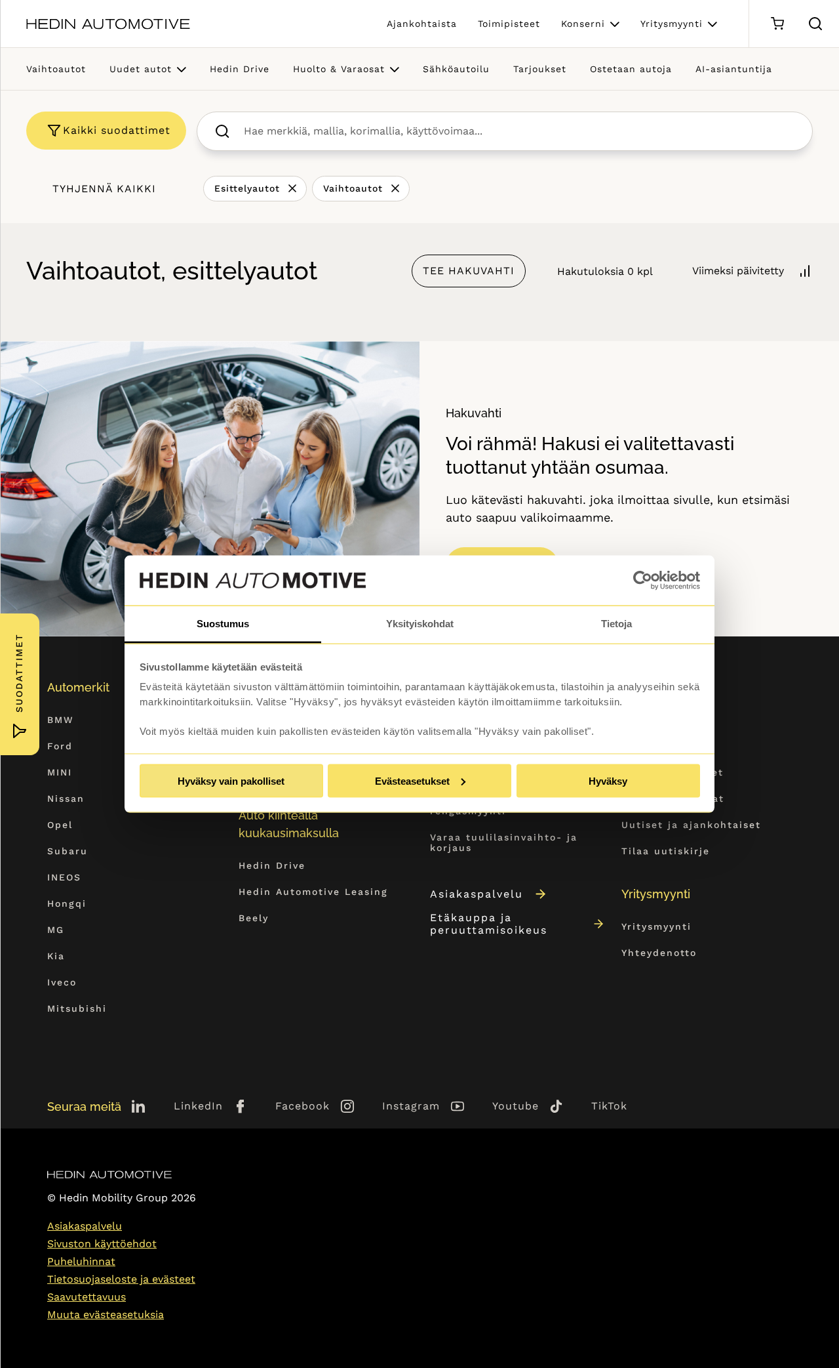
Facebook (302, 1106)
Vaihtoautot (56, 69)
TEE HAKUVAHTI (469, 270)
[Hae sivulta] (815, 23)
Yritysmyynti (671, 23)
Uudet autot (140, 69)
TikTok (609, 1106)
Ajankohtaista (422, 23)
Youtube (515, 1106)
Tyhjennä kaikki (104, 188)
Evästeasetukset (412, 780)
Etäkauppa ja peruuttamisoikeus (488, 923)
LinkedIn (198, 1106)
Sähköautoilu (456, 69)
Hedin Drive (239, 69)
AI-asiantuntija (733, 69)
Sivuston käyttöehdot (102, 1243)
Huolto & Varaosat (339, 69)
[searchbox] (519, 131)
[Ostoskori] (777, 24)
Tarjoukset (539, 69)
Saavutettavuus (86, 1297)
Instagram (411, 1106)
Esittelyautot (247, 188)
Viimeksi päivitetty (738, 270)
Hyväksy (608, 780)
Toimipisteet (509, 23)
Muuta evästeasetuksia (105, 1314)
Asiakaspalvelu (476, 894)
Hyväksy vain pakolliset (231, 780)
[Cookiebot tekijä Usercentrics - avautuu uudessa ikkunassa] (642, 581)
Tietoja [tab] (616, 623)
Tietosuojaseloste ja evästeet (121, 1279)
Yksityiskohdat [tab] (420, 623)
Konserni (583, 23)
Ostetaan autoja (631, 69)
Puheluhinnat (81, 1261)
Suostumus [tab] (223, 623)
